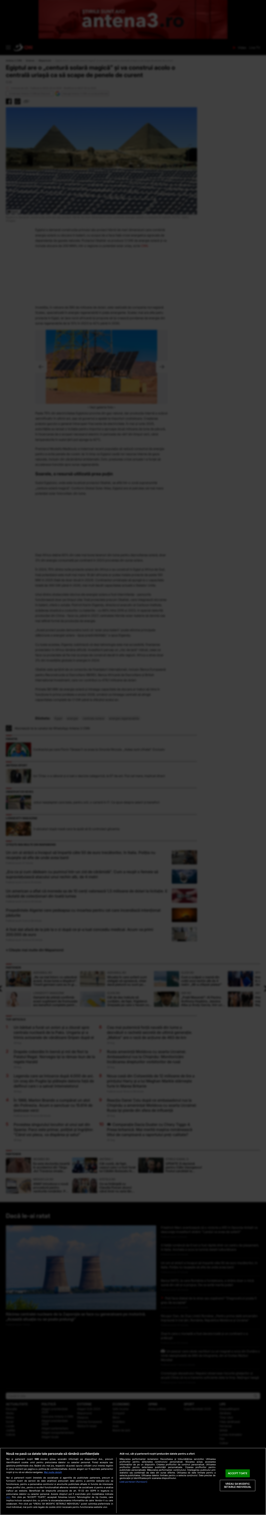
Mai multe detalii (53, 1472)
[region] (133, 1481)
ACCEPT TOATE (238, 1473)
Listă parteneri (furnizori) (133, 1481)
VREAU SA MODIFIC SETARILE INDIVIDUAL (237, 1485)
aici (8, 1497)
